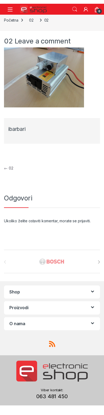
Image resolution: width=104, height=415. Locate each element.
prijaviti (84, 221)
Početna (11, 20)
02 (31, 20)
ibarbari (17, 129)
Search (75, 9)
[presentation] (99, 262)
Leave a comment (43, 41)
